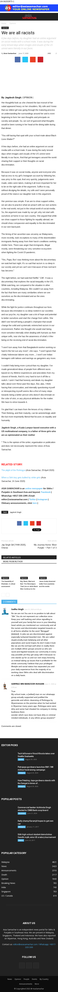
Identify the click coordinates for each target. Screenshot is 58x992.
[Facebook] (22, 965)
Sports (21, 759)
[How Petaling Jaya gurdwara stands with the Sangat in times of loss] (8, 784)
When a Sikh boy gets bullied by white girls (21, 477)
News (4, 866)
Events (21, 840)
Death (4, 874)
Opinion (5, 28)
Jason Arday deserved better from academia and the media (47, 583)
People (26, 979)
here (35, 503)
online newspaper (34, 488)
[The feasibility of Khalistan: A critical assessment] (10, 573)
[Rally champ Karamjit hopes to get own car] (8, 824)
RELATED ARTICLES (12, 557)
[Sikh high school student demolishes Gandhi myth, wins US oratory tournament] (8, 838)
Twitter (32, 499)
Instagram (42, 499)
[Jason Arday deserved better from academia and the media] (48, 573)
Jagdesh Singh (15, 512)
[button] (54, 17)
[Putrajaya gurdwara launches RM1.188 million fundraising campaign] (8, 770)
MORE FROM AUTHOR (13, 561)
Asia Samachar (10, 53)
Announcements (8, 870)
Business (22, 813)
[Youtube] (36, 965)
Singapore (6, 891)
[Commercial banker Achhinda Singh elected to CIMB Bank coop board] (8, 811)
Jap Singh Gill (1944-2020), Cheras (13, 546)
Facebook (46, 492)
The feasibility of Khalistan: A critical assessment (8, 583)
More (37, 984)
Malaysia (22, 773)
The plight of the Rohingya (13, 470)
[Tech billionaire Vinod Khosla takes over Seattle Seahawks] (8, 757)
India (3, 887)
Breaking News (8, 883)
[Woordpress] (29, 965)
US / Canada (7, 895)
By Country (44, 979)
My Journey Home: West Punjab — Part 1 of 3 (45, 546)
